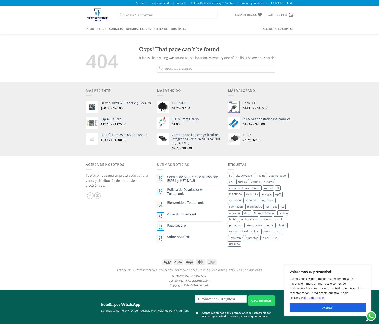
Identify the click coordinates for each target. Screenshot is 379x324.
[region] (327, 290)
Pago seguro (176, 225)
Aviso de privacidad (181, 214)
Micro (247, 213)
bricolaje (243, 182)
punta (269, 225)
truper (265, 238)
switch (266, 231)
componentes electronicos (244, 188)
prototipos (235, 225)
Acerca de (141, 3)
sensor (233, 231)
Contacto (181, 3)
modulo (283, 213)
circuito (255, 182)
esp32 (278, 194)
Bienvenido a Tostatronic (185, 203)
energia (266, 194)
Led (275, 206)
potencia (266, 219)
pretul (278, 219)
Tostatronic (236, 238)
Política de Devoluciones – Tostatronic (186, 191)
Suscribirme (261, 301)
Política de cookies (313, 298)
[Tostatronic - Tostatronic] (99, 15)
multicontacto (248, 219)
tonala (277, 231)
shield (244, 231)
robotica (281, 225)
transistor (252, 238)
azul (231, 182)
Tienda (102, 29)
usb (275, 238)
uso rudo (234, 244)
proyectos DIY (254, 225)
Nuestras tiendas (161, 3)
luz (282, 206)
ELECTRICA (235, 194)
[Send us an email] (291, 3)
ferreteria (251, 200)
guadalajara (267, 200)
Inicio (90, 29)
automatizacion (278, 175)
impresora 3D (254, 206)
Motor (233, 219)
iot (267, 206)
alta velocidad (244, 175)
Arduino (260, 175)
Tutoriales (178, 29)
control (268, 188)
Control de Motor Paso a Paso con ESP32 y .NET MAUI (192, 179)
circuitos (269, 182)
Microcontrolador (264, 213)
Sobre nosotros (178, 237)
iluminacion (236, 206)
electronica (252, 194)
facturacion (235, 200)
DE (278, 188)
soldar (255, 231)
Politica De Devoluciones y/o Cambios (213, 3)
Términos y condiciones (253, 3)
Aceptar (327, 307)
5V (230, 175)
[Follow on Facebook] (287, 3)
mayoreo (234, 213)
